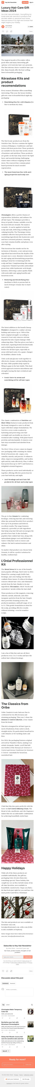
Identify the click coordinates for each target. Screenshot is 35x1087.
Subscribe (25, 2)
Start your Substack (13, 1079)
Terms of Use (25, 961)
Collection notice (28, 1075)
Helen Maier (8, 25)
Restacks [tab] (12, 983)
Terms (21, 1075)
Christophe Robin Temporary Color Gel (11, 1010)
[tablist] (8, 983)
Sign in (31, 2)
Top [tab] (3, 1005)
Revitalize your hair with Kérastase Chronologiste (10, 1023)
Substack (9, 1083)
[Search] (32, 1004)
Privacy (16, 1075)
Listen (31, 26)
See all (5, 1051)
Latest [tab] (8, 1005)
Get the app (25, 1079)
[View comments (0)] (7, 31)
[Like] (3, 31)
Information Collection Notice (18, 962)
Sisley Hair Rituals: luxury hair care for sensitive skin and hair (12, 1038)
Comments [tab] (5, 983)
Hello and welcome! (7, 1014)
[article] (17, 1014)
